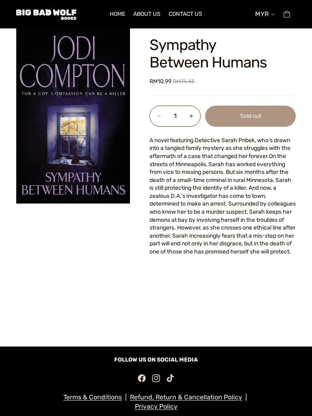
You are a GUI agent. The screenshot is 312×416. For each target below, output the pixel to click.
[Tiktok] (170, 378)
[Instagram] (156, 378)
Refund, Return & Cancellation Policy (186, 397)
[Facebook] (142, 378)
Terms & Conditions (92, 397)
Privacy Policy (156, 406)
